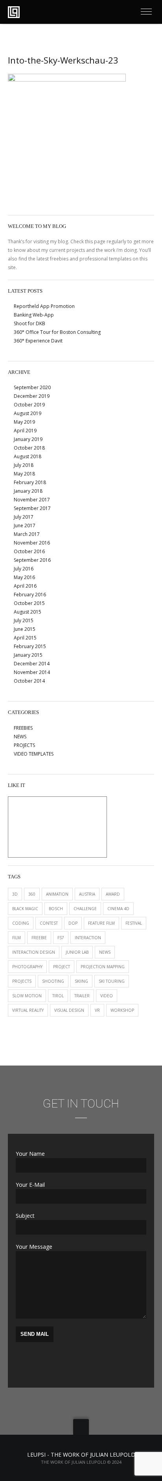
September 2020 (32, 387)
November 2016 (32, 542)
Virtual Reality (28, 1010)
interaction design (33, 952)
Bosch (56, 908)
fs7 (60, 937)
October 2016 (29, 551)
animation (57, 894)
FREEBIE (39, 937)
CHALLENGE (85, 908)
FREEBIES (23, 728)
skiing (81, 981)
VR (97, 1010)
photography (27, 966)
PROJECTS (24, 745)
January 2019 (28, 439)
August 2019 (27, 413)
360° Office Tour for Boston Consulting (57, 332)
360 (31, 894)
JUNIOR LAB (77, 952)
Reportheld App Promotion (44, 306)
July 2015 (23, 620)
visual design (69, 1010)
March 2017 (27, 534)
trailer (82, 995)
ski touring (112, 981)
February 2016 (30, 594)
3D (15, 894)
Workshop (122, 1010)
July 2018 (23, 465)
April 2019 (25, 430)
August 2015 (27, 611)
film (16, 937)
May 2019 (24, 422)
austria (87, 894)
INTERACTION (88, 937)
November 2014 (32, 672)
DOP (72, 923)
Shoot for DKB (29, 323)
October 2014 (29, 681)
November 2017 (32, 499)
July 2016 (23, 568)
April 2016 (25, 586)
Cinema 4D (118, 908)
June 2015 (24, 629)
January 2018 (28, 491)
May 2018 (24, 473)
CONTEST (49, 923)
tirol (58, 995)
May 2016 (24, 577)
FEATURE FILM (101, 923)
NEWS (20, 736)
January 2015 (28, 655)
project (61, 966)
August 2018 (27, 456)
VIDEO (106, 995)
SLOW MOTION (27, 995)
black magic (25, 908)
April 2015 (25, 637)
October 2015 (29, 603)
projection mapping (103, 966)
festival (133, 923)
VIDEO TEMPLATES (33, 754)
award (113, 894)
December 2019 (32, 396)
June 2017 (24, 525)
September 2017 (32, 508)
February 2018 (30, 482)
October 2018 (29, 447)
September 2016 (32, 560)
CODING (20, 923)
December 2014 (32, 663)
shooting (53, 981)
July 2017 (23, 517)
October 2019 (29, 404)
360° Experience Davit (38, 340)
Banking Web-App (34, 315)
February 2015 (30, 646)
